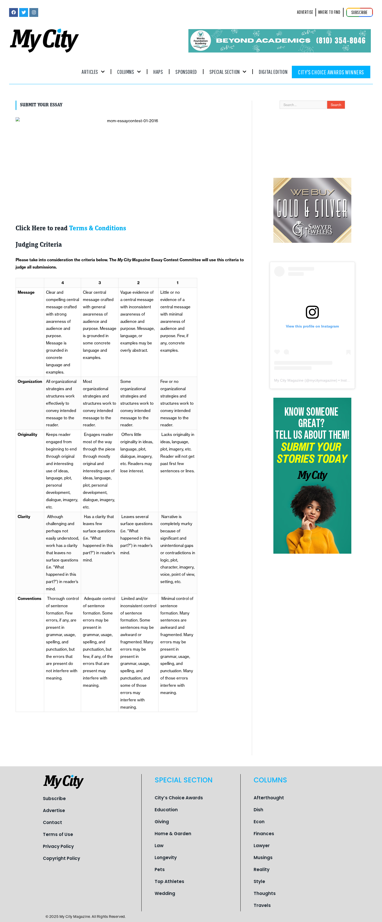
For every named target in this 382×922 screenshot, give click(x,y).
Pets (160, 869)
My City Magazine (289, 380)
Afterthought (269, 798)
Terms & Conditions (97, 228)
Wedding (165, 893)
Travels (262, 905)
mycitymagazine (322, 380)
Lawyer (262, 845)
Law (159, 845)
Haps (158, 71)
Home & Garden (173, 834)
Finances (264, 834)
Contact (52, 822)
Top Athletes (169, 881)
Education (166, 810)
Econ (259, 822)
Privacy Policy (58, 846)
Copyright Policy (61, 858)
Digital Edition (273, 71)
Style (259, 881)
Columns (125, 71)
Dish (258, 810)
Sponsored (186, 71)
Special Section (224, 71)
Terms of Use (58, 834)
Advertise (54, 810)
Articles (90, 71)
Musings (263, 857)
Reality (261, 869)
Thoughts (265, 893)
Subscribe (54, 798)
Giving (162, 822)
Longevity (166, 857)
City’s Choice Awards (179, 798)
